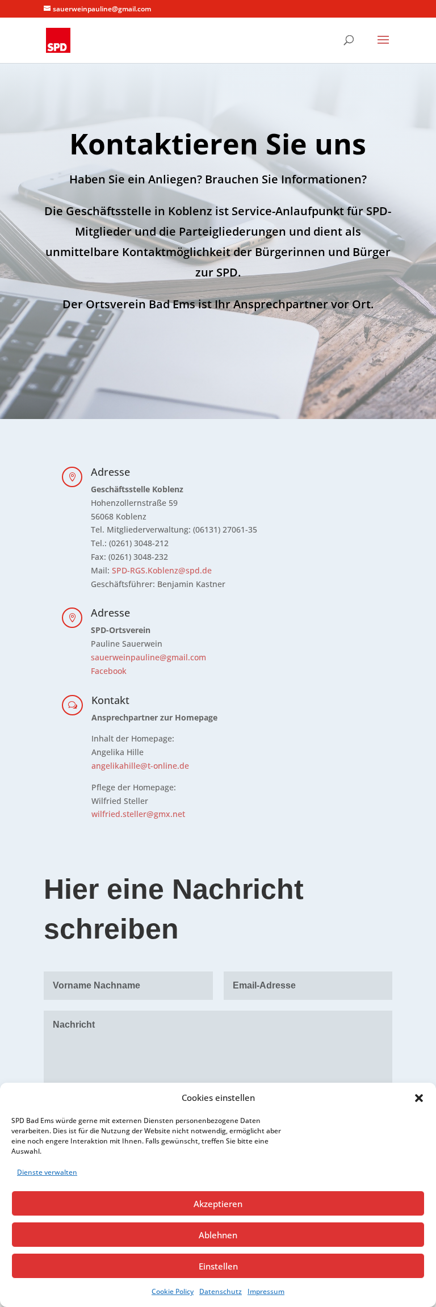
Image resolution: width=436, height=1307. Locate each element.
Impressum (266, 1291)
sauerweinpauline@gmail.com (148, 657)
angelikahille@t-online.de (140, 765)
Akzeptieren (218, 1203)
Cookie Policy (173, 1291)
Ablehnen (218, 1235)
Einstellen (218, 1266)
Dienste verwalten (47, 1172)
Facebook (109, 670)
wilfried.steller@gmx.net (138, 814)
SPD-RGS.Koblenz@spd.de (162, 570)
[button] (419, 1098)
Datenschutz (220, 1291)
